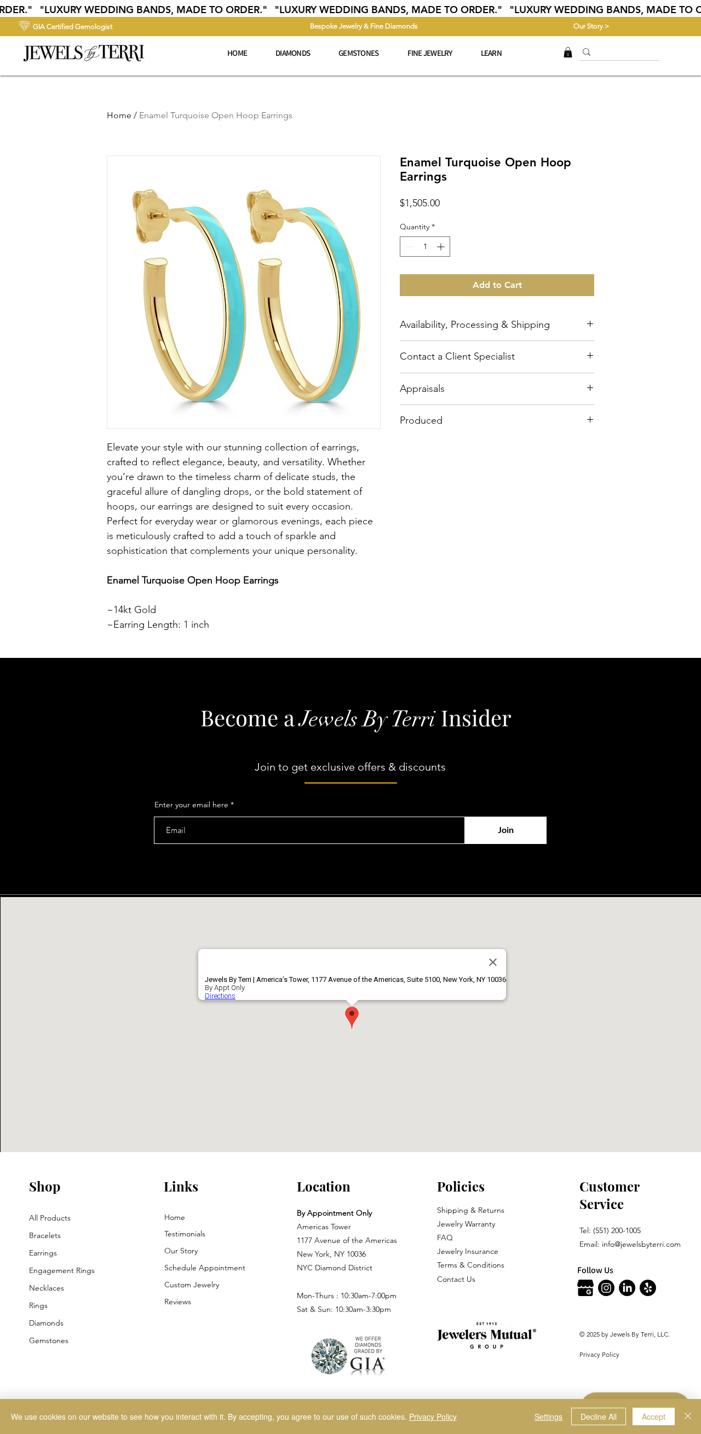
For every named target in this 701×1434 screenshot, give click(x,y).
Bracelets (45, 1235)
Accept (653, 1416)
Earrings (43, 1253)
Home (119, 115)
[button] (430, 53)
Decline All (599, 1416)
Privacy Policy (599, 1354)
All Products (50, 1218)
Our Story (181, 1251)
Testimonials (184, 1234)
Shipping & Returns (470, 1210)
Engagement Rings (62, 1270)
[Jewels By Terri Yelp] (648, 1288)
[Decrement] (408, 246)
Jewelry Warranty (466, 1224)
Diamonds (46, 1323)
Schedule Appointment (204, 1268)
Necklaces (46, 1288)
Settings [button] (548, 1416)
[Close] (687, 1416)
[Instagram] (606, 1288)
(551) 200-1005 (617, 1230)
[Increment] (442, 246)
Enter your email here (191, 804)
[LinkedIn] (627, 1288)
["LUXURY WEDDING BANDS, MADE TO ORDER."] (350, 10)
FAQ (445, 1237)
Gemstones (48, 1340)
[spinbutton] (425, 246)
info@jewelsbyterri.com (641, 1244)
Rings (38, 1305)
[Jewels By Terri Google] (585, 1288)
